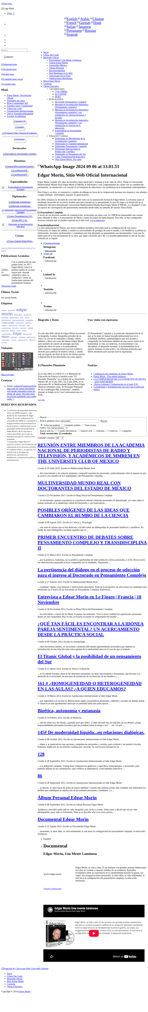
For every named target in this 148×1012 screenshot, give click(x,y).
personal (11, 310)
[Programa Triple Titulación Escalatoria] (19, 133)
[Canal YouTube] (46, 285)
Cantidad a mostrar (46, 438)
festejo (12, 331)
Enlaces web (87, 431)
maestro (23, 328)
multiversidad (8, 323)
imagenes (28, 315)
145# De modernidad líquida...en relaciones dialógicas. (91, 732)
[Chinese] (97, 19)
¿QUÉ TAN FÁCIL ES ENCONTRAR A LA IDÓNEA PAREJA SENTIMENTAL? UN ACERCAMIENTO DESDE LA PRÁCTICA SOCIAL (91, 629)
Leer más (41, 400)
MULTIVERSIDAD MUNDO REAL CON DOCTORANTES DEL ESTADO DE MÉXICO (84, 485)
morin (7, 314)
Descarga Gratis (9, 286)
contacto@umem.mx (22, 386)
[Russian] (89, 30)
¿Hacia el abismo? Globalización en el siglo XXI (116, 384)
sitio (21, 318)
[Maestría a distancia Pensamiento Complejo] (19, 166)
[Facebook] (47, 253)
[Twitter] (46, 302)
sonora (13, 340)
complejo (29, 320)
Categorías (126, 431)
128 (41, 754)
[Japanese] (83, 27)
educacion (31, 337)
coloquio (21, 337)
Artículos (100, 431)
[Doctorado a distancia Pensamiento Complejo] (19, 154)
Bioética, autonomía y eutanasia (69, 710)
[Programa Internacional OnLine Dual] (19, 127)
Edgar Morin (24, 991)
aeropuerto (27, 334)
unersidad (6, 340)
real (28, 325)
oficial (27, 318)
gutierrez (5, 331)
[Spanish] (71, 34)
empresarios (23, 340)
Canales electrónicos (67, 431)
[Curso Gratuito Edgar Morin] (19, 241)
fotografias (18, 315)
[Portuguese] (73, 30)
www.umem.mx (97, 220)
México (32, 340)
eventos (15, 328)
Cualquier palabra (72, 425)
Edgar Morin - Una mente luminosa (110, 376)
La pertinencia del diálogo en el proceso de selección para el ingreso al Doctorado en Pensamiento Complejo (92, 572)
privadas (5, 318)
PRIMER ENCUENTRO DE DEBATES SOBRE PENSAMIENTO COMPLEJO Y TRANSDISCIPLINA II (92, 542)
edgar (21, 309)
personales (14, 318)
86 (40, 775)
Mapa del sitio (7, 374)
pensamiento (18, 320)
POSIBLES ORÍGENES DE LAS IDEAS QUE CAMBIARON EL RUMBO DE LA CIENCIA (84, 512)
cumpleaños (6, 334)
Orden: (43, 428)
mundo (22, 325)
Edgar (17, 333)
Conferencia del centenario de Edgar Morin (113, 374)
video (24, 331)
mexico (28, 323)
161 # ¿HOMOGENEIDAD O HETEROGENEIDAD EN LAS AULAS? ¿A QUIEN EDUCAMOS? (90, 686)
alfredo (30, 328)
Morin (5, 337)
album (4, 310)
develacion (13, 326)
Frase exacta (90, 425)
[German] (83, 23)
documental (6, 320)
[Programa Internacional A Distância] (19, 139)
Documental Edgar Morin (63, 819)
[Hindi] (96, 23)
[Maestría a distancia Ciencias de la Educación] (19, 170)
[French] (70, 23)
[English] (70, 19)
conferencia (6, 328)
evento (4, 343)
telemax (14, 337)
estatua (4, 326)
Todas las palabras (52, 425)
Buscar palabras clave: (50, 421)
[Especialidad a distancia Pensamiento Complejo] (19, 189)
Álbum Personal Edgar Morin (67, 797)
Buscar (104, 421)
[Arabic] (84, 19)
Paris (19, 331)
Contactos (113, 431)
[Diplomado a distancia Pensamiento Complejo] (19, 212)
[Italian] (70, 27)
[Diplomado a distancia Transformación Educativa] (19, 226)
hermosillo (20, 323)
